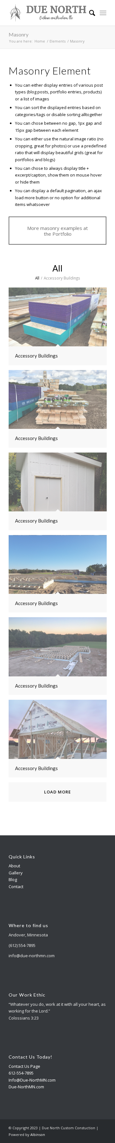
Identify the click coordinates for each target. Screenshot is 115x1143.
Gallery (16, 873)
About (14, 866)
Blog (13, 879)
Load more (57, 792)
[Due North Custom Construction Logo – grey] (48, 13)
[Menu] (103, 12)
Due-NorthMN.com (26, 1087)
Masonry (18, 34)
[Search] (89, 13)
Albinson (37, 1134)
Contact (16, 886)
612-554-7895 (21, 1073)
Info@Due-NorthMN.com (32, 1080)
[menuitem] (89, 13)
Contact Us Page (24, 1066)
